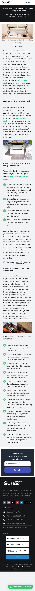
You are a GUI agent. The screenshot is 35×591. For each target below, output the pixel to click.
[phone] (30, 502)
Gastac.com (19, 566)
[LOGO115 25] (6, 2)
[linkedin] (21, 502)
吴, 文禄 (24, 16)
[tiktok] (13, 502)
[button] (20, 587)
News (17, 16)
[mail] (26, 502)
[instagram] (8, 502)
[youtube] (17, 502)
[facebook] (4, 502)
